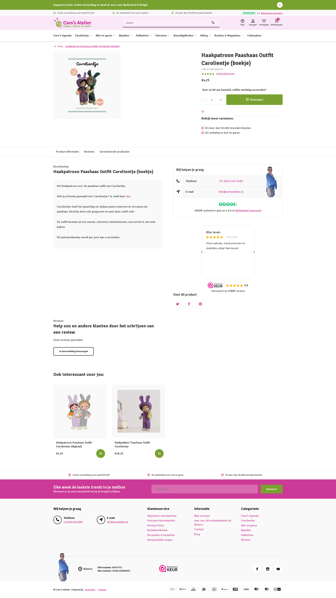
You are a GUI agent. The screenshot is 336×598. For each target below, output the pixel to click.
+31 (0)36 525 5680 (231, 181)
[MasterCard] (266, 590)
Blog (197, 534)
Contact (199, 529)
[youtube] (278, 569)
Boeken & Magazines (227, 35)
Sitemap (102, 589)
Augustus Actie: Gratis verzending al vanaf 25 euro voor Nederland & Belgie (100, 5)
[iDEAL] (204, 590)
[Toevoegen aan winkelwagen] (100, 453)
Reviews (89, 151)
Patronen (161, 35)
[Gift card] (235, 590)
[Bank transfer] (172, 590)
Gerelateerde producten (115, 151)
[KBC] (193, 590)
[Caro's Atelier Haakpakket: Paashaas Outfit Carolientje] (138, 411)
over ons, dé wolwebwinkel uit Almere (212, 522)
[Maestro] (256, 590)
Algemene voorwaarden (161, 516)
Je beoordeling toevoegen (73, 351)
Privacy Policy (155, 525)
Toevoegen (256, 99)
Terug (60, 46)
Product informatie (67, 151)
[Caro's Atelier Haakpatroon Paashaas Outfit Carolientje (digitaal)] (80, 411)
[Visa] (245, 590)
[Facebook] (257, 569)
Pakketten (142, 35)
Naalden (124, 35)
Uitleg (204, 35)
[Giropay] (277, 590)
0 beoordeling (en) (225, 73)
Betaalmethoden (157, 530)
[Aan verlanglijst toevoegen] (202, 112)
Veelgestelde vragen (160, 540)
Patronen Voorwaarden (161, 520)
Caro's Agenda (62, 35)
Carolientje (82, 35)
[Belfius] (182, 590)
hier (128, 196)
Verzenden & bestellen (161, 535)
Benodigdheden (183, 35)
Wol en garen (104, 35)
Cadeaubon (254, 35)
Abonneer (271, 489)
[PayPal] (224, 590)
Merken (245, 540)
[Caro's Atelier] (74, 23)
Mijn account (202, 516)
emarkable (90, 589)
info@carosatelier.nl (231, 192)
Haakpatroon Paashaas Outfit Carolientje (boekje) (92, 46)
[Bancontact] (214, 590)
